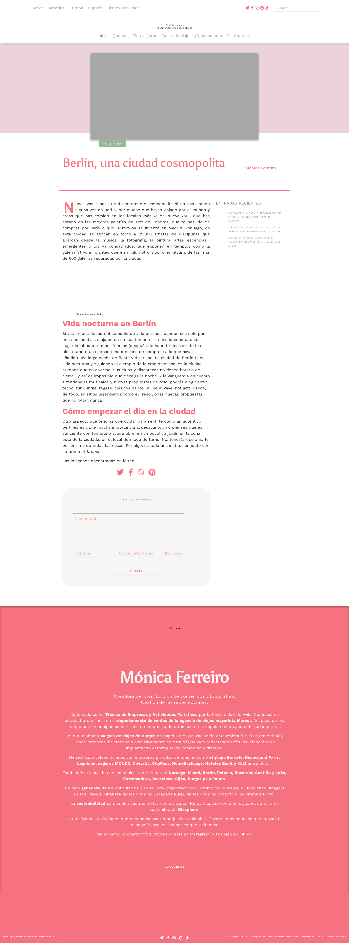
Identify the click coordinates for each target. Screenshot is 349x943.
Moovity (319, 937)
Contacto (243, 35)
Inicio (102, 35)
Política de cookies (47, 937)
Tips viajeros (145, 35)
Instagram (200, 834)
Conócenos (174, 866)
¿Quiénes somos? (211, 35)
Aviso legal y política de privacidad (20, 937)
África (38, 7)
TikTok (246, 834)
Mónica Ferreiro (261, 168)
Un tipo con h (339, 937)
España (95, 7)
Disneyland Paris (123, 7)
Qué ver (120, 35)
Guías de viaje (175, 35)
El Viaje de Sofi (258, 937)
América (56, 7)
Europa (76, 7)
